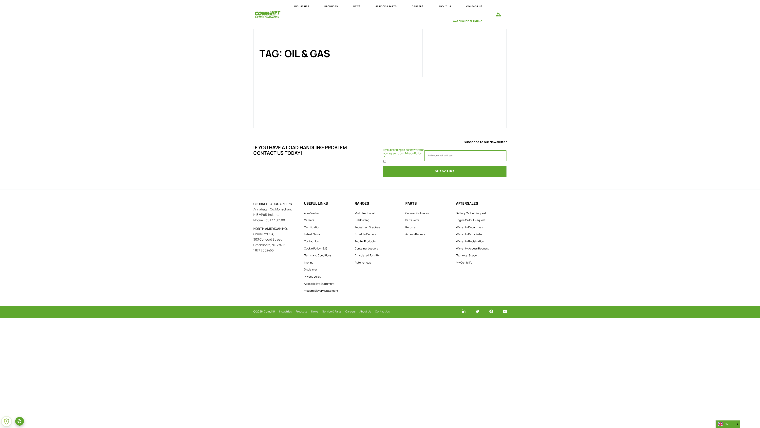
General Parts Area (417, 213)
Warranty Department (470, 227)
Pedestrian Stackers (367, 227)
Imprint (308, 262)
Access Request (415, 234)
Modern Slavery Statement (321, 290)
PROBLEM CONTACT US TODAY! (300, 150)
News (314, 311)
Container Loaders (366, 248)
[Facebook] (491, 311)
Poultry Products (365, 241)
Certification (312, 227)
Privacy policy (312, 276)
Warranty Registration (470, 241)
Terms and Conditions (317, 255)
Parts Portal (412, 220)
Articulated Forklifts (367, 255)
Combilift (269, 311)
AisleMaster (311, 213)
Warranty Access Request (472, 248)
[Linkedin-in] (464, 311)
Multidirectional (364, 213)
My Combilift (464, 262)
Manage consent (19, 421)
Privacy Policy (413, 153)
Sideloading (362, 220)
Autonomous (363, 262)
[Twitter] (477, 311)
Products (301, 311)
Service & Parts (331, 311)
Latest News (312, 234)
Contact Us (311, 241)
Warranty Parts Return (470, 234)
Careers (309, 220)
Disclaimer (310, 269)
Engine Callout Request (470, 220)
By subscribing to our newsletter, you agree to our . (403, 151)
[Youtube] (505, 311)
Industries (285, 311)
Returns (410, 227)
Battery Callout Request (471, 213)
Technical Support (467, 255)
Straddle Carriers (365, 234)
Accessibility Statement (319, 284)
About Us (365, 311)
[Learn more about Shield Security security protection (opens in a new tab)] (6, 421)
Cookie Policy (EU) (315, 248)
